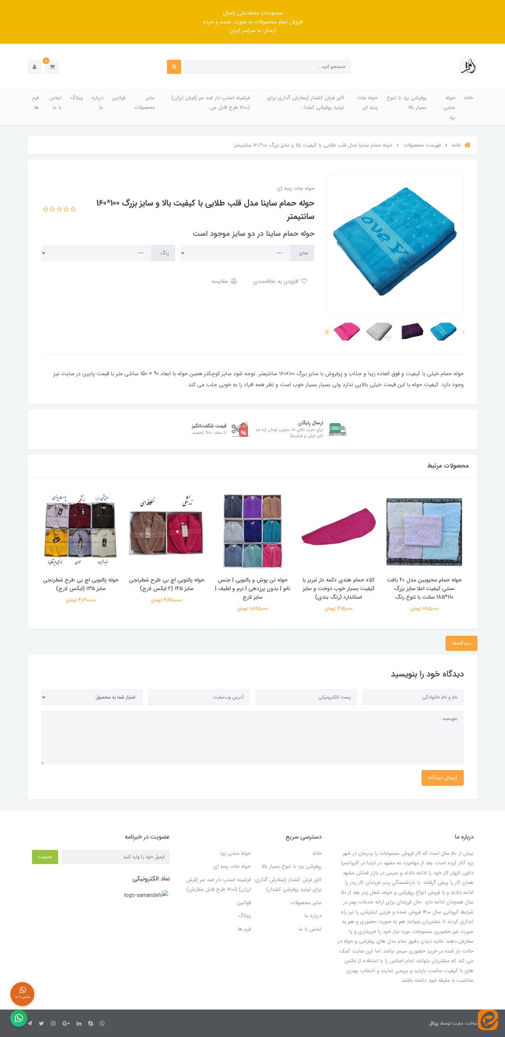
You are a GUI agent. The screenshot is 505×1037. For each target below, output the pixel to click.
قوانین (118, 98)
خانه (468, 98)
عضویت (45, 857)
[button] (52, 67)
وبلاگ (76, 98)
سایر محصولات (144, 103)
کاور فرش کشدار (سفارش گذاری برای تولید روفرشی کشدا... (305, 103)
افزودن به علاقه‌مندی (276, 281)
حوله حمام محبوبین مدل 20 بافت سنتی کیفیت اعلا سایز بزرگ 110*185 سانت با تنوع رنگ (424, 588)
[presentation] (463, 332)
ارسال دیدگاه (442, 777)
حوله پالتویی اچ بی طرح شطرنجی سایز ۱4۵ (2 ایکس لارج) (166, 584)
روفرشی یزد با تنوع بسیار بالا (407, 103)
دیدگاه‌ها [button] (461, 643)
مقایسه (220, 281)
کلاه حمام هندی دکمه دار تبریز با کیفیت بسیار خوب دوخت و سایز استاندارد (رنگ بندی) (338, 588)
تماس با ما (55, 103)
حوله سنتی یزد (449, 108)
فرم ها (35, 103)
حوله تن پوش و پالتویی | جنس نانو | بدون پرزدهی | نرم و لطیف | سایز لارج (252, 588)
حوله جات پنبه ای (367, 103)
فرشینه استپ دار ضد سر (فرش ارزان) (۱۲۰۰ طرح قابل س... (210, 103)
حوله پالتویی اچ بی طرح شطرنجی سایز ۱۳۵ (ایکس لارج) (81, 584)
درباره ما (97, 103)
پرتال (433, 1023)
